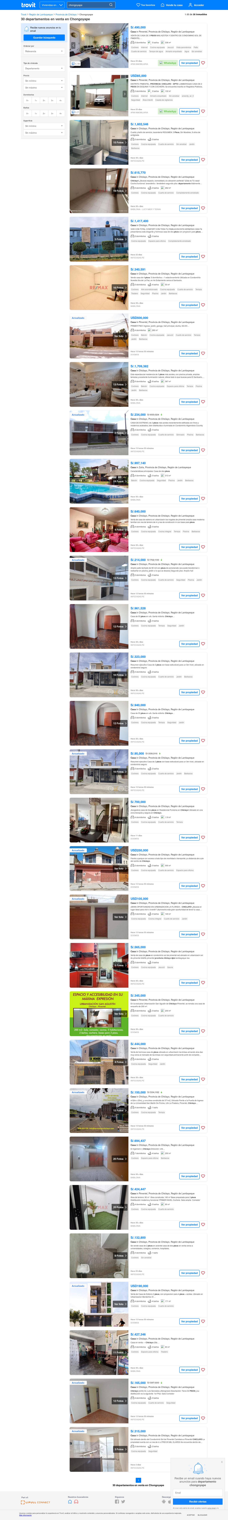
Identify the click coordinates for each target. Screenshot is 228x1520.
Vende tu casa (174, 5)
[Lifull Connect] (35, 1503)
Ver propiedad (189, 63)
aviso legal (211, 1508)
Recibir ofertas (197, 1501)
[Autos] (76, 1502)
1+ (36, 100)
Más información (25, 1515)
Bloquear (202, 1515)
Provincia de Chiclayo (66, 14)
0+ (27, 100)
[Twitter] (123, 1502)
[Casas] (70, 1502)
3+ (52, 100)
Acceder (199, 5)
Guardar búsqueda (44, 37)
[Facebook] (117, 1502)
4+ (61, 100)
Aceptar (191, 1515)
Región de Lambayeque (41, 14)
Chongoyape (86, 14)
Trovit (23, 14)
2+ (44, 100)
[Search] (111, 5)
